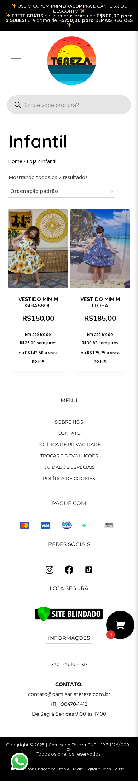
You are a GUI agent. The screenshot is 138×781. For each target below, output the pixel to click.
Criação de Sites (50, 768)
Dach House (112, 768)
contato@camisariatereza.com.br (69, 694)
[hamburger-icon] (16, 58)
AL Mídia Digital (82, 768)
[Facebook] (69, 570)
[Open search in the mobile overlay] (69, 105)
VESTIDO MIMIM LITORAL (100, 302)
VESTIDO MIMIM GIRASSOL (38, 302)
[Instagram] (49, 570)
